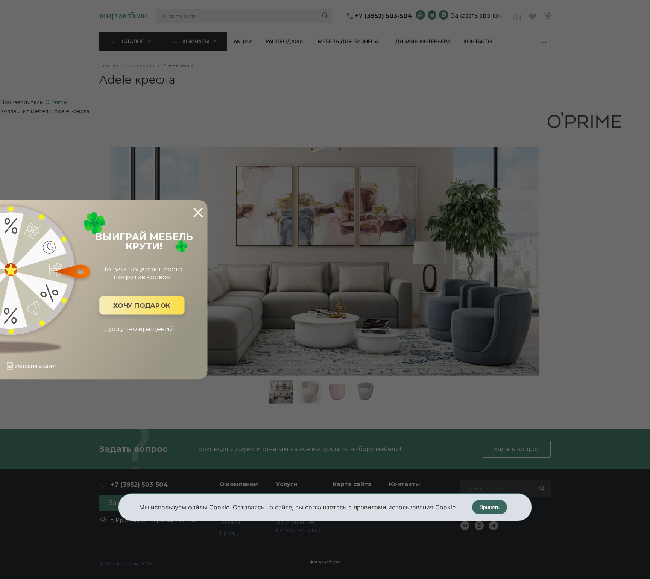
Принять (490, 507)
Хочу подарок (141, 305)
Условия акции (35, 366)
